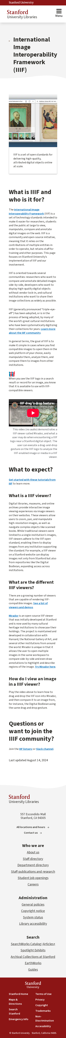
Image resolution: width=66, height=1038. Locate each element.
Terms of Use (43, 994)
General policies (33, 904)
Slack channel (44, 749)
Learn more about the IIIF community (32, 331)
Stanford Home (18, 994)
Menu (58, 16)
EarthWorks (33, 963)
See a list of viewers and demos (28, 605)
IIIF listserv (25, 749)
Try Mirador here (45, 667)
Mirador (13, 616)
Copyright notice (33, 911)
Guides (33, 969)
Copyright (41, 1005)
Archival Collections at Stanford (33, 957)
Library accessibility (33, 923)
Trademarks (43, 1011)
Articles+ (49, 944)
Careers (33, 884)
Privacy (40, 1000)
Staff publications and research (33, 871)
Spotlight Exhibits (33, 950)
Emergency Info (18, 1019)
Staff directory (33, 859)
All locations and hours (31, 827)
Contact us (31, 833)
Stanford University (21, 2)
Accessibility (43, 1026)
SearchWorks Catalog (26, 944)
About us (33, 852)
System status (33, 917)
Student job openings (33, 878)
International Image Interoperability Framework (26, 211)
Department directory (33, 865)
